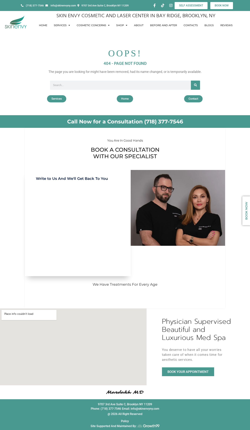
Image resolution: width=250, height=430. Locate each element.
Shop (120, 25)
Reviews (226, 25)
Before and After (163, 25)
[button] (56, 98)
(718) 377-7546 (163, 121)
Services (60, 25)
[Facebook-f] (154, 5)
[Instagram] (171, 5)
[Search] (195, 85)
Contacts (191, 25)
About (138, 25)
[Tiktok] (162, 5)
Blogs (209, 25)
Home (43, 25)
